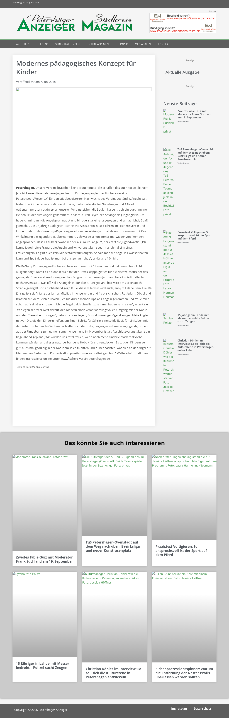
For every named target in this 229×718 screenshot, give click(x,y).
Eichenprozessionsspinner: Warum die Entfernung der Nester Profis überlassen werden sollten (184, 673)
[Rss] (212, 4)
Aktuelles (22, 44)
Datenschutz (202, 708)
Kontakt (164, 44)
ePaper (123, 44)
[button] (206, 44)
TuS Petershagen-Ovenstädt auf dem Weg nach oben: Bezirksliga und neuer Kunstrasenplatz (195, 154)
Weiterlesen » (183, 121)
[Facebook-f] (188, 4)
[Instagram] (197, 4)
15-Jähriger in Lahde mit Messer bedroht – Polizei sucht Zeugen (193, 318)
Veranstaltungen (67, 44)
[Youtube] (204, 4)
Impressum (179, 708)
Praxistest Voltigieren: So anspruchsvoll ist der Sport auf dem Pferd (194, 235)
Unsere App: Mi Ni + (99, 44)
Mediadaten (143, 44)
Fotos (44, 44)
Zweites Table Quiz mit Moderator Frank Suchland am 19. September (194, 114)
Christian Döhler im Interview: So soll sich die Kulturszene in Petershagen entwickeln (195, 345)
